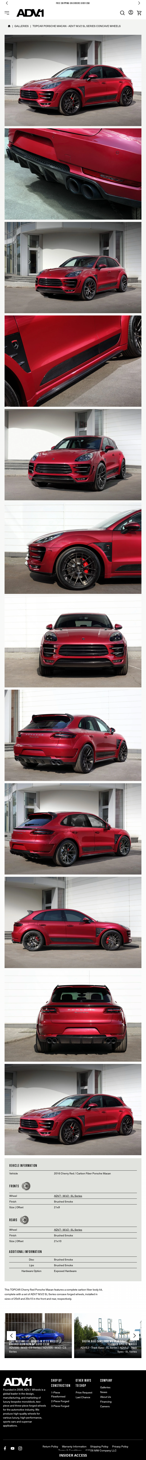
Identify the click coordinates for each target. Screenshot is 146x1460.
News (103, 1392)
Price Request (84, 1392)
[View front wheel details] (26, 1186)
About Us (105, 1397)
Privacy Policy (120, 1446)
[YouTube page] (12, 1448)
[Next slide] (139, 3)
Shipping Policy (99, 1446)
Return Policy (50, 1446)
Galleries (105, 1387)
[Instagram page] (20, 1448)
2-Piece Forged (60, 1401)
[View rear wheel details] (24, 1219)
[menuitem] (122, 13)
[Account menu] (131, 12)
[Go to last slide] (7, 3)
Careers (105, 1406)
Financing (106, 1401)
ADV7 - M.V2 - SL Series (68, 1196)
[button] (73, 1455)
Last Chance (83, 1397)
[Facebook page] (5, 1448)
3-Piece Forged (60, 1406)
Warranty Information (74, 1446)
